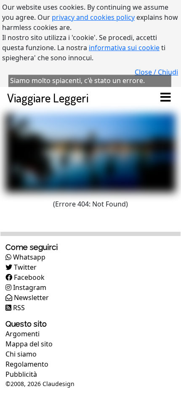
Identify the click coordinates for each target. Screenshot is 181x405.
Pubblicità (21, 374)
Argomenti (22, 333)
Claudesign (59, 384)
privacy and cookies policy (93, 17)
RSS (18, 307)
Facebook (28, 277)
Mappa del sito (29, 344)
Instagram (28, 287)
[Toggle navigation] (165, 97)
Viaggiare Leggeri (47, 97)
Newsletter (30, 297)
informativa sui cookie (124, 47)
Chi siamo (21, 354)
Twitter (24, 267)
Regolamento (26, 364)
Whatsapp (28, 257)
